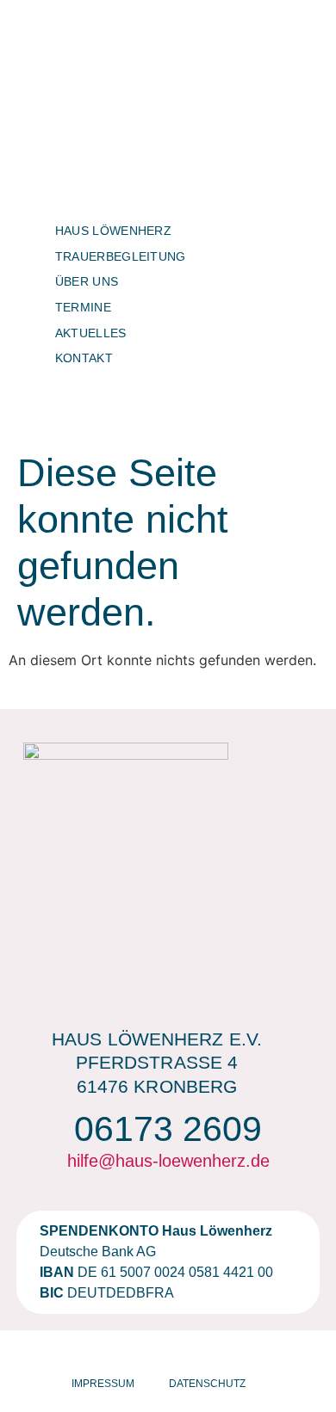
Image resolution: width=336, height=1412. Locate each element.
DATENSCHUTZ (207, 1384)
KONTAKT (84, 358)
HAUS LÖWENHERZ (113, 230)
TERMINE (83, 307)
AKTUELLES (91, 333)
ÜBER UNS (86, 281)
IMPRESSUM (103, 1384)
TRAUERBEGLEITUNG (120, 256)
